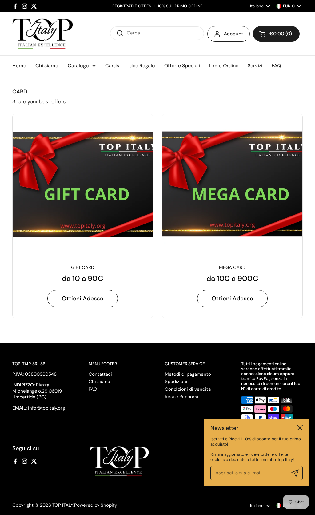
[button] (276, 34)
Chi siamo (99, 381)
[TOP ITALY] (42, 33)
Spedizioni (176, 381)
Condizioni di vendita (188, 389)
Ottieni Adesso (82, 298)
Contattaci (100, 374)
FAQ (93, 389)
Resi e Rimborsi (181, 397)
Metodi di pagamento (188, 374)
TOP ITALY (62, 505)
